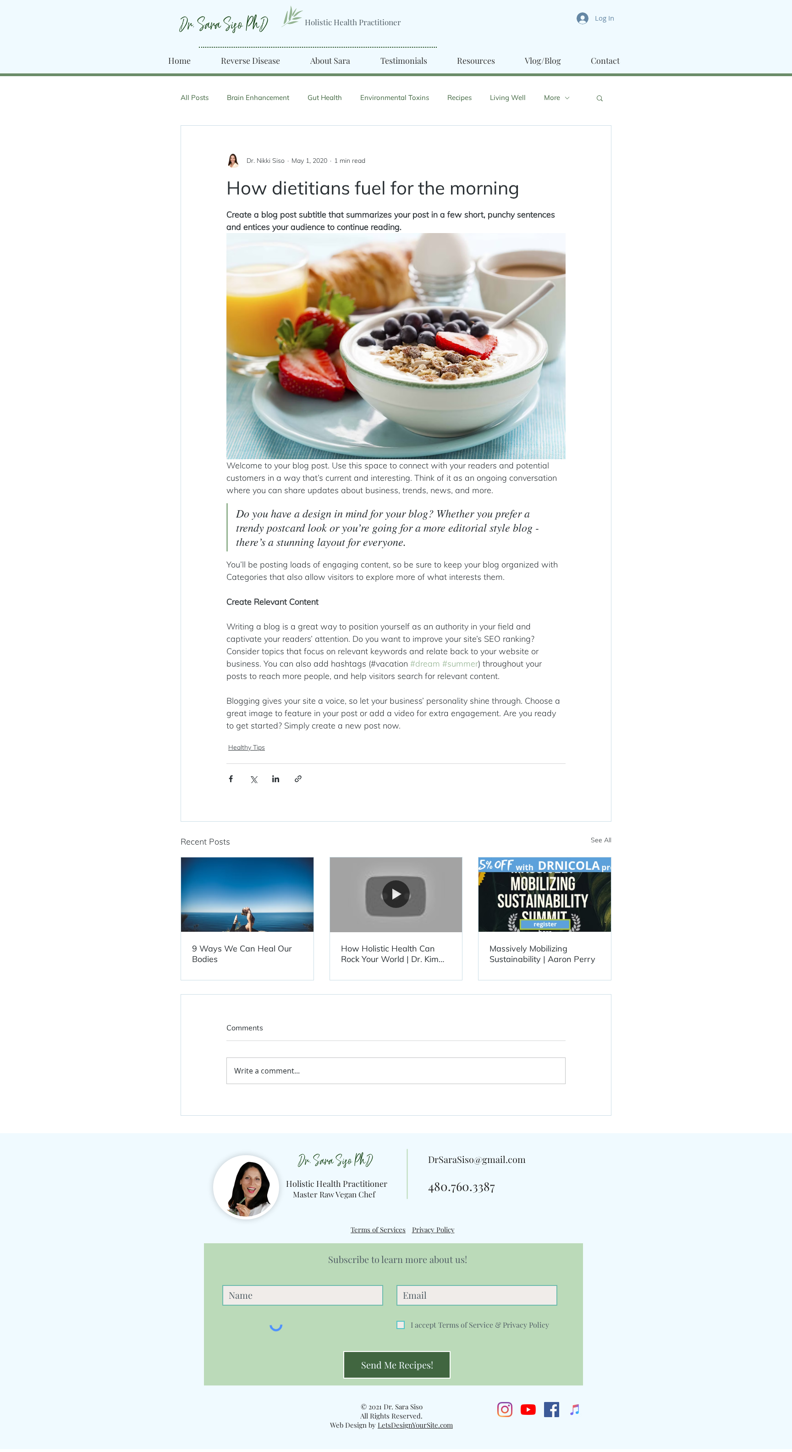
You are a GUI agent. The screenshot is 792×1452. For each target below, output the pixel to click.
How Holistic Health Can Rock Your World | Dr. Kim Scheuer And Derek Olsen (390, 953)
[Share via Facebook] (230, 778)
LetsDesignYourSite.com (415, 1425)
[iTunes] (575, 1409)
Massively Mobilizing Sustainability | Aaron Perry (542, 953)
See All (601, 840)
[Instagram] (504, 1409)
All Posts (195, 98)
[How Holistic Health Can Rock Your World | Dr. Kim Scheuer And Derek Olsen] (396, 894)
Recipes (459, 98)
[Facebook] (551, 1409)
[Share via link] (298, 778)
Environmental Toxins (394, 98)
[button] (599, 97)
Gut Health (325, 98)
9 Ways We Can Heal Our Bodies (242, 953)
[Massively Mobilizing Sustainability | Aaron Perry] (544, 894)
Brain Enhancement (258, 98)
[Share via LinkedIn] (275, 778)
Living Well (508, 98)
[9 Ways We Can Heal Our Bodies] (247, 894)
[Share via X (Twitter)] (253, 778)
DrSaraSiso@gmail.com (477, 1159)
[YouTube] (528, 1409)
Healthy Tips (246, 747)
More (552, 98)
